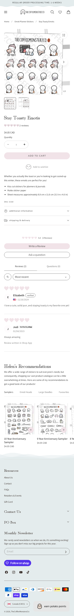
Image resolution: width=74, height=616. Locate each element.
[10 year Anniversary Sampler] (19, 418)
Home (6, 21)
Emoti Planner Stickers (24, 21)
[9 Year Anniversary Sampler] (52, 418)
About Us (8, 477)
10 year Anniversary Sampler (15, 440)
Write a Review (37, 246)
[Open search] (7, 276)
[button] (6, 12)
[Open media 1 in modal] (63, 35)
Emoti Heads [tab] (26, 392)
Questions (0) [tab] (53, 266)
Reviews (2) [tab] (20, 266)
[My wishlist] (60, 12)
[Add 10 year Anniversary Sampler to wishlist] (8, 407)
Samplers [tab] (8, 392)
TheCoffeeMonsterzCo (20, 611)
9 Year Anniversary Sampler (52, 438)
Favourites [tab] (64, 392)
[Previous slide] (10, 62)
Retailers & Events (13, 495)
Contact (8, 483)
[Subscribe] (66, 552)
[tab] (10, 103)
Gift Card (8, 501)
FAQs (6, 489)
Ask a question (37, 255)
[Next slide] (63, 62)
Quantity (8, 137)
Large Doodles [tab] (45, 392)
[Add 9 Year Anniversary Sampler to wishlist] (41, 407)
